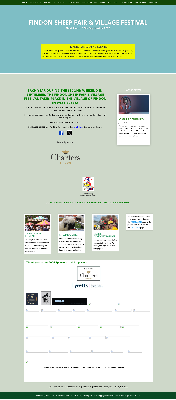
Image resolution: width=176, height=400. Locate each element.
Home (24, 3)
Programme (73, 3)
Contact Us (49, 3)
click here (79, 127)
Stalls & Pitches (89, 3)
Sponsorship (126, 3)
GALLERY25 (135, 227)
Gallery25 (112, 3)
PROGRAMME (136, 222)
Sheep (102, 3)
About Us (34, 3)
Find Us (61, 3)
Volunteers (140, 3)
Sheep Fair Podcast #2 (131, 118)
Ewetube (153, 3)
